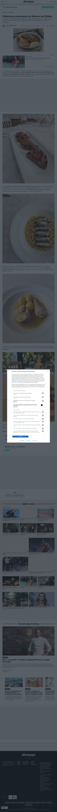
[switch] (42, 393)
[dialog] (28, 406)
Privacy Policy (34, 440)
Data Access (28, 440)
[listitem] (28, 390)
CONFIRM (20, 436)
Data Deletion (22, 440)
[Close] (48, 372)
